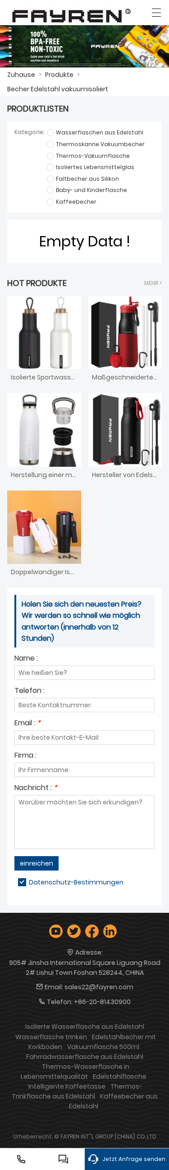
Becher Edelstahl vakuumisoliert (57, 89)
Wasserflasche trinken (51, 1036)
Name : (26, 659)
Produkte (59, 74)
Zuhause (21, 74)
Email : (27, 723)
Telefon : (29, 691)
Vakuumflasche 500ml (103, 1046)
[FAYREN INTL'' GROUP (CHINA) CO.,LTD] (71, 15)
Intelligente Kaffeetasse (66, 1086)
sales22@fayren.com (98, 986)
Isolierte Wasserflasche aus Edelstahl (84, 1026)
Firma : (25, 756)
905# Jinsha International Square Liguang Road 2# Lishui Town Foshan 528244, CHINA (84, 967)
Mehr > (153, 283)
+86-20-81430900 (102, 1001)
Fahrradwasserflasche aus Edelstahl (84, 1056)
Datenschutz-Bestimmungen (76, 882)
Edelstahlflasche (119, 1076)
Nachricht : (35, 788)
